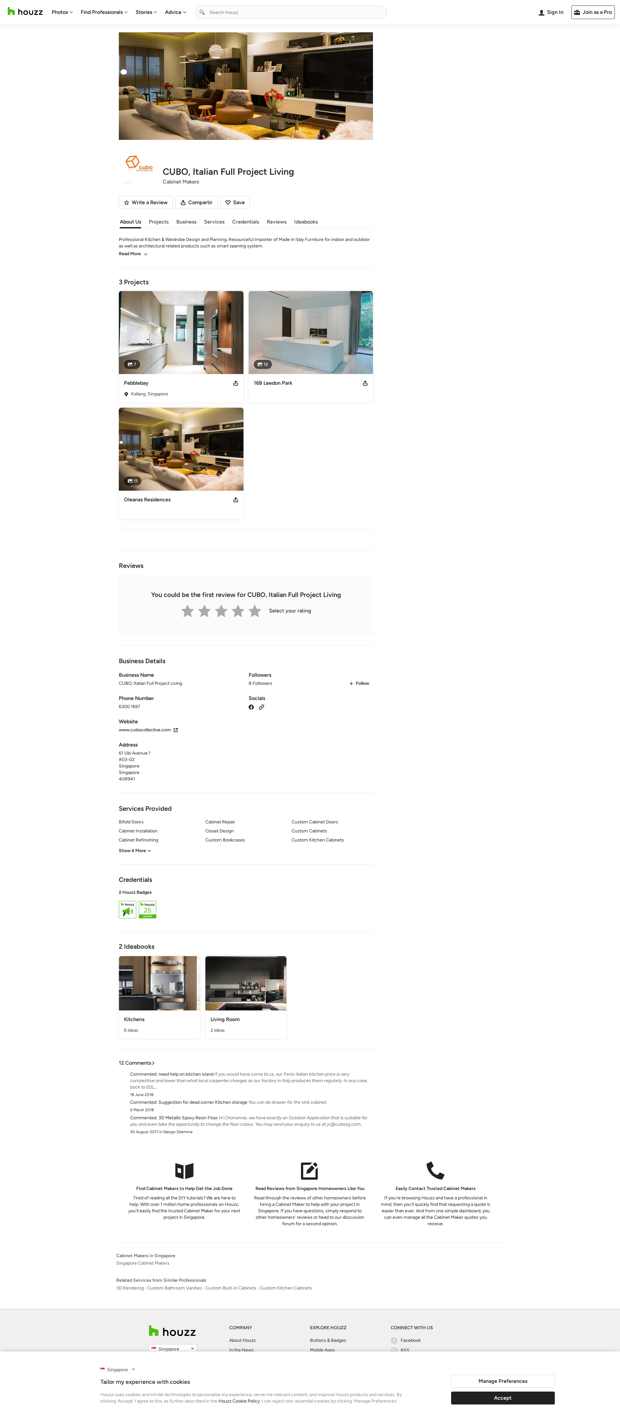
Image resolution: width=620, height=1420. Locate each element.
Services (214, 222)
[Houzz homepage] (25, 11)
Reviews (276, 222)
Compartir (200, 202)
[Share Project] (235, 383)
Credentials (245, 222)
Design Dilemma (177, 1132)
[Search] (202, 12)
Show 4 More (132, 850)
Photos (60, 12)
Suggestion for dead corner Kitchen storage (203, 1102)
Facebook (411, 1340)
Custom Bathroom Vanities (174, 1288)
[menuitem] (62, 12)
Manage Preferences (503, 1381)
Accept (503, 1398)
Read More (130, 253)
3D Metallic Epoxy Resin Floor (188, 1118)
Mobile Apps (322, 1350)
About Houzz (242, 1340)
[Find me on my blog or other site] (261, 707)
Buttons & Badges (328, 1340)
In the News (241, 1350)
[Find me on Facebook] (251, 707)
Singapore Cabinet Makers (143, 1263)
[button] (246, 905)
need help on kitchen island (186, 1074)
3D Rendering (130, 1288)
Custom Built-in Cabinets (230, 1288)
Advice (173, 12)
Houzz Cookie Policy (239, 1401)
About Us (130, 222)
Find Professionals (102, 12)
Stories (144, 12)
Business (186, 222)
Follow (362, 683)
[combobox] (291, 12)
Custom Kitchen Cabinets (286, 1288)
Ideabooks (306, 222)
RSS (405, 1350)
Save (239, 202)
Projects (159, 222)
